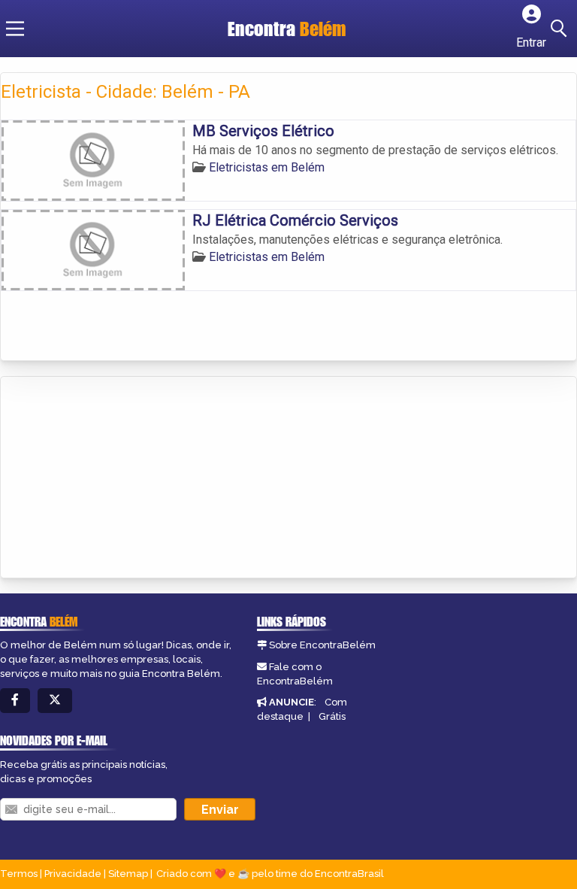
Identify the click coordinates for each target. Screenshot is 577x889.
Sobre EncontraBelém (322, 645)
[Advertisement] (113, 478)
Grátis (332, 716)
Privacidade (72, 873)
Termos (19, 873)
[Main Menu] (15, 29)
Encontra (287, 28)
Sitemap (128, 873)
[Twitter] (55, 700)
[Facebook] (15, 700)
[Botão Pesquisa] (561, 28)
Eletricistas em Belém (267, 167)
